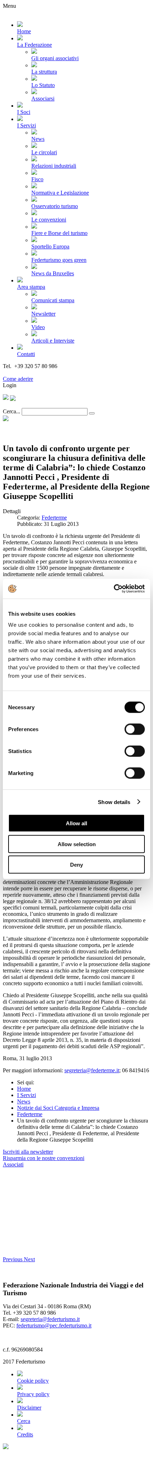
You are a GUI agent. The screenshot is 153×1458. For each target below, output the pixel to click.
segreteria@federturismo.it (50, 1319)
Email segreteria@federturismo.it (40, 372)
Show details (114, 802)
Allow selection (77, 844)
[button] (13, 1259)
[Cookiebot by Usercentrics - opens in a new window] (114, 588)
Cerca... (11, 411)
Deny (76, 865)
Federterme (54, 518)
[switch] (135, 729)
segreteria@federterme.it (91, 1070)
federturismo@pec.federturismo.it (53, 1325)
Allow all (76, 823)
